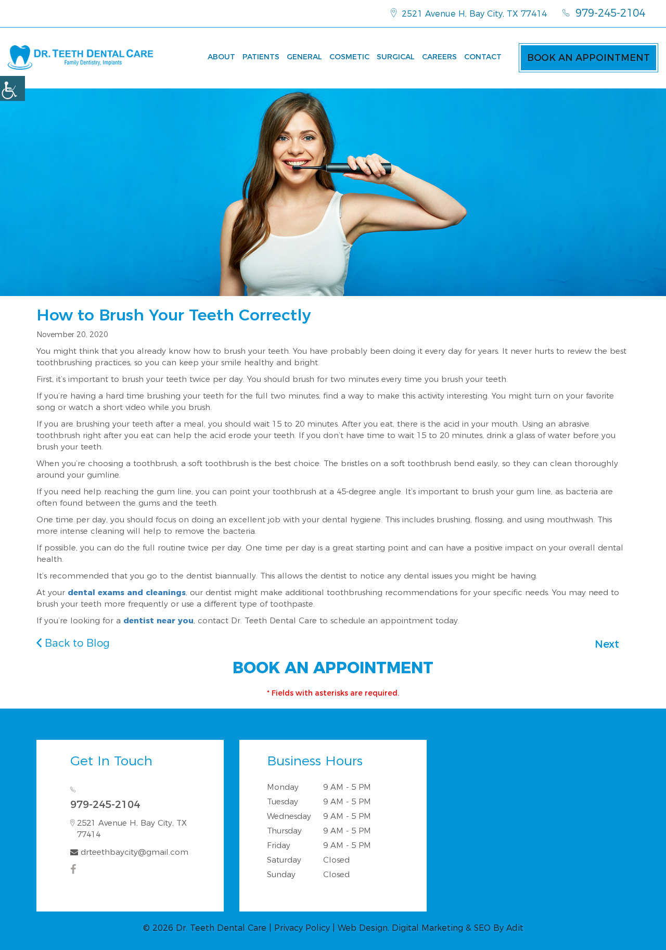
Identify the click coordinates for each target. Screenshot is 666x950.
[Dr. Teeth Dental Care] (80, 57)
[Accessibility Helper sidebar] (12, 88)
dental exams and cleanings (127, 592)
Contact (483, 56)
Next (607, 644)
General (304, 56)
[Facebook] (74, 869)
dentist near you (158, 620)
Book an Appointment (588, 57)
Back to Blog (76, 643)
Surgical (396, 56)
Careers (439, 56)
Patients (260, 56)
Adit (514, 928)
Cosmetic (349, 56)
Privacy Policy (302, 928)
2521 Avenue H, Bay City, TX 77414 (473, 14)
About (221, 56)
